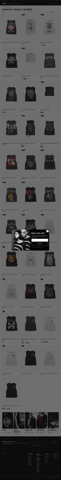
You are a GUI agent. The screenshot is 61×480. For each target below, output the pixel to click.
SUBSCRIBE (40, 243)
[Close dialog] (47, 231)
